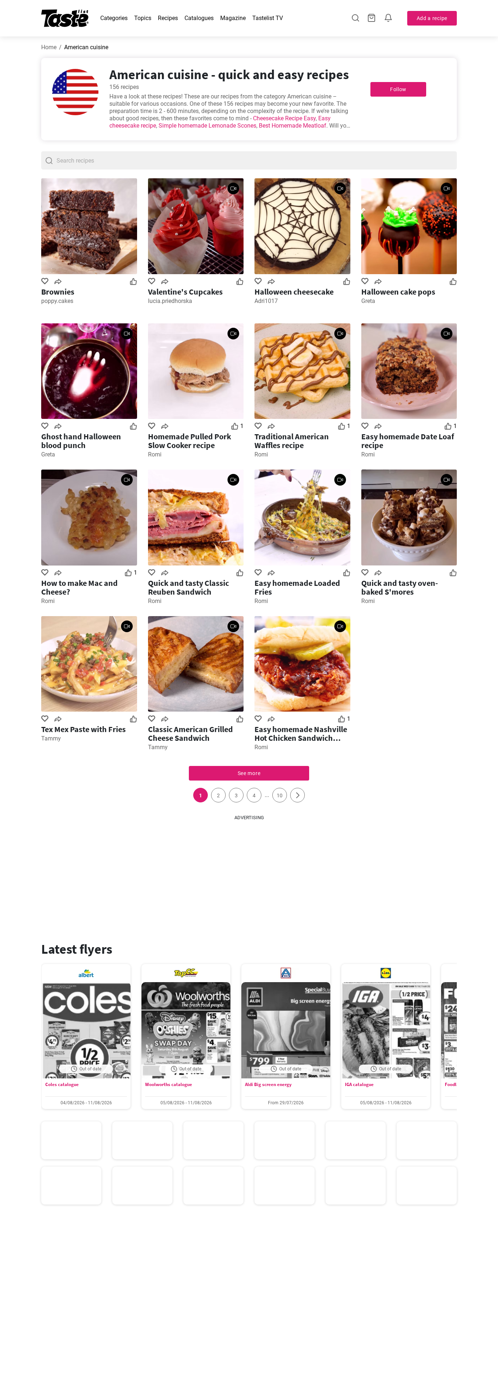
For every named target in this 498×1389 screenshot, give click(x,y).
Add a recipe (432, 18)
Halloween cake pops (398, 291)
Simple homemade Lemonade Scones (207, 125)
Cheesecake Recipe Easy (284, 118)
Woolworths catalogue (168, 1084)
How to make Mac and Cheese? (79, 587)
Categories (114, 18)
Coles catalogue (62, 1084)
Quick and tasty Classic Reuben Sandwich (188, 587)
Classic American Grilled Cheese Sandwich (190, 733)
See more (249, 773)
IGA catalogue (359, 1084)
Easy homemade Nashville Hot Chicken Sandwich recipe (300, 733)
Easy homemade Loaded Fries (297, 587)
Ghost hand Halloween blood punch (81, 441)
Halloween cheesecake (294, 291)
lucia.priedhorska (170, 300)
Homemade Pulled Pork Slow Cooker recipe (189, 441)
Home (49, 47)
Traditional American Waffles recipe (291, 441)
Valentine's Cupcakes (185, 291)
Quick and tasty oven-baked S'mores (399, 587)
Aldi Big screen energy (268, 1084)
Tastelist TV (267, 18)
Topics (142, 18)
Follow (398, 89)
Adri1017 (266, 300)
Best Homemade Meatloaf (292, 125)
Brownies (57, 291)
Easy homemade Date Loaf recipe (407, 441)
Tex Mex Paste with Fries (83, 729)
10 (280, 795)
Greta (368, 300)
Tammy (51, 738)
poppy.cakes (57, 300)
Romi (155, 454)
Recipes (168, 18)
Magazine (233, 18)
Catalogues (199, 18)
